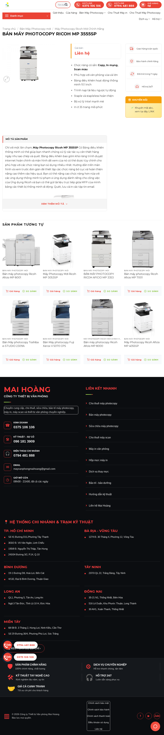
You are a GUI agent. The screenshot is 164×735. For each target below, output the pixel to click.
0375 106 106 (24, 427)
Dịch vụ (143, 19)
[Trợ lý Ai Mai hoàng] (155, 726)
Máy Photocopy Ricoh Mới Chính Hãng (79, 28)
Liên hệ (98, 729)
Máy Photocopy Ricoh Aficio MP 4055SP (142, 344)
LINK (151, 111)
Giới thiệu (58, 12)
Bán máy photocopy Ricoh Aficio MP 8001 (19, 275)
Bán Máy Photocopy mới (35, 28)
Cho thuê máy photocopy (103, 403)
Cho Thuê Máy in (117, 12)
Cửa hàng (71, 12)
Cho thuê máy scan (100, 437)
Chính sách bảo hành (98, 709)
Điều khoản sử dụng (98, 722)
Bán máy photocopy (100, 414)
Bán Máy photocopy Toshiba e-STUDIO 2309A (20, 344)
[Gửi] (66, 5)
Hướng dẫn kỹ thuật (100, 494)
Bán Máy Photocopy (91, 12)
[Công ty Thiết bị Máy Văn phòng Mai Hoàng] (26, 5)
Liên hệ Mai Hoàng (100, 505)
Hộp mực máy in (98, 460)
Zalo (157, 716)
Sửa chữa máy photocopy (103, 426)
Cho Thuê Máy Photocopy (145, 12)
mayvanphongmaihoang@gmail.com (34, 468)
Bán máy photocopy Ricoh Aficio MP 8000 (100, 344)
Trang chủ (9, 28)
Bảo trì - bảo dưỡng (100, 483)
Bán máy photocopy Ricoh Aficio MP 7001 (141, 275)
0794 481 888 (24, 455)
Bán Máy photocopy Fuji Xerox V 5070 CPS (58, 344)
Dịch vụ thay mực (99, 471)
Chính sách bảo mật (98, 703)
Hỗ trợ (156, 19)
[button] (26, 15)
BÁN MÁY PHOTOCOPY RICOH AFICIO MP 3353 (99, 275)
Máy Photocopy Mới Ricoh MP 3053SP (59, 275)
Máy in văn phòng (99, 448)
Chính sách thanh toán (98, 716)
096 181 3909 (24, 441)
